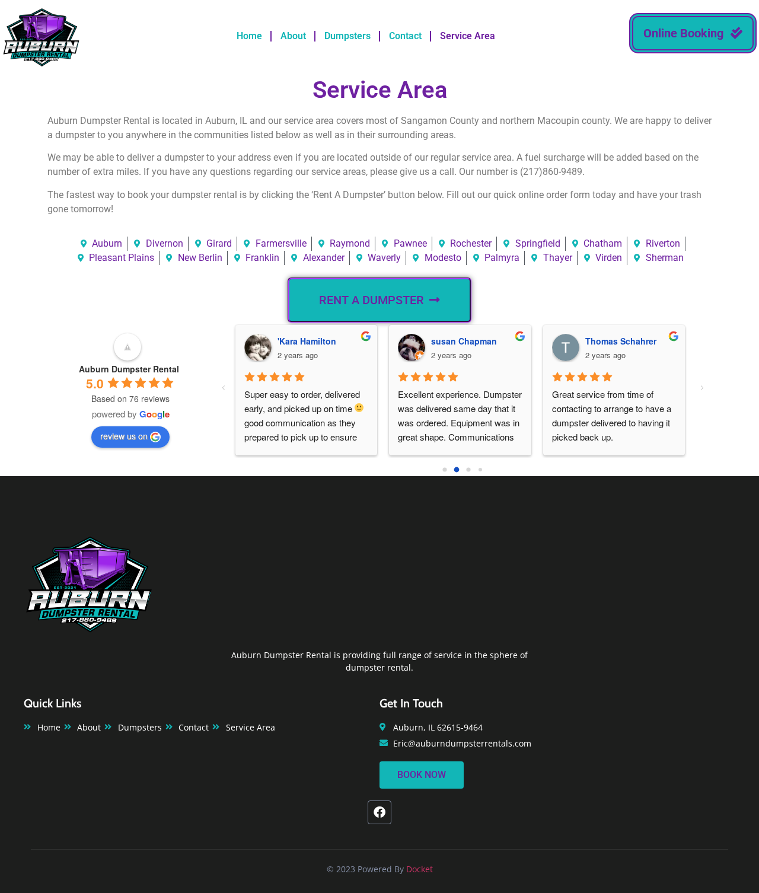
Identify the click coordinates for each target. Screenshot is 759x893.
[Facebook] (379, 812)
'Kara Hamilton (307, 341)
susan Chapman (464, 341)
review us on (124, 436)
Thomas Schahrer (620, 341)
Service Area (467, 36)
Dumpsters (347, 36)
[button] (693, 33)
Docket (419, 869)
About (293, 36)
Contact (405, 36)
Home (249, 36)
